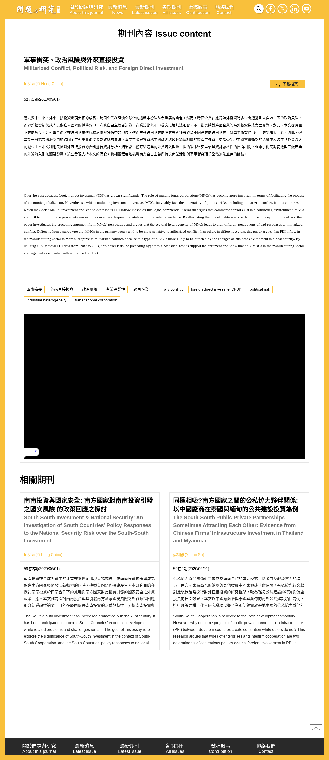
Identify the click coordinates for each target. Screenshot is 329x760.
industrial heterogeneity (46, 300)
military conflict (170, 289)
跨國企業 (141, 289)
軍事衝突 (34, 289)
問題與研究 (38, 9)
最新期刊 (144, 10)
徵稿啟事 (198, 10)
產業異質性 (115, 289)
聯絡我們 (224, 10)
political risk (260, 289)
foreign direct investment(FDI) (216, 289)
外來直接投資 (61, 289)
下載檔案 (290, 84)
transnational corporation (96, 300)
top (316, 730)
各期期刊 (171, 10)
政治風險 (89, 289)
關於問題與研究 (86, 10)
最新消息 (117, 10)
